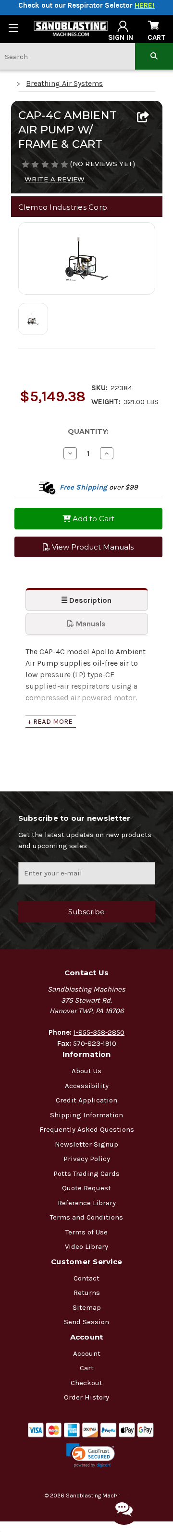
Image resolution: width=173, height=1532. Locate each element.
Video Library (86, 1246)
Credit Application (86, 1100)
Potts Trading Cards (86, 1173)
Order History (86, 1397)
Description (89, 600)
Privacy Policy (86, 1158)
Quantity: (88, 431)
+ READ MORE (50, 721)
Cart (87, 1368)
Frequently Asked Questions (86, 1129)
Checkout (86, 1382)
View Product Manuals (92, 546)
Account (86, 1353)
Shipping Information (86, 1115)
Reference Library (87, 1202)
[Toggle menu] (13, 27)
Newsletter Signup (86, 1144)
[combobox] (67, 56)
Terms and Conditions (86, 1217)
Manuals (90, 623)
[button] (90, 1455)
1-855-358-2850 (99, 1032)
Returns (87, 1292)
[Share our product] (143, 117)
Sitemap (87, 1307)
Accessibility (87, 1085)
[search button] (154, 56)
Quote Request (86, 1188)
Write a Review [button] (55, 179)
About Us (86, 1070)
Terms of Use (86, 1232)
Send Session (86, 1321)
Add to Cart (92, 518)
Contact (86, 1278)
